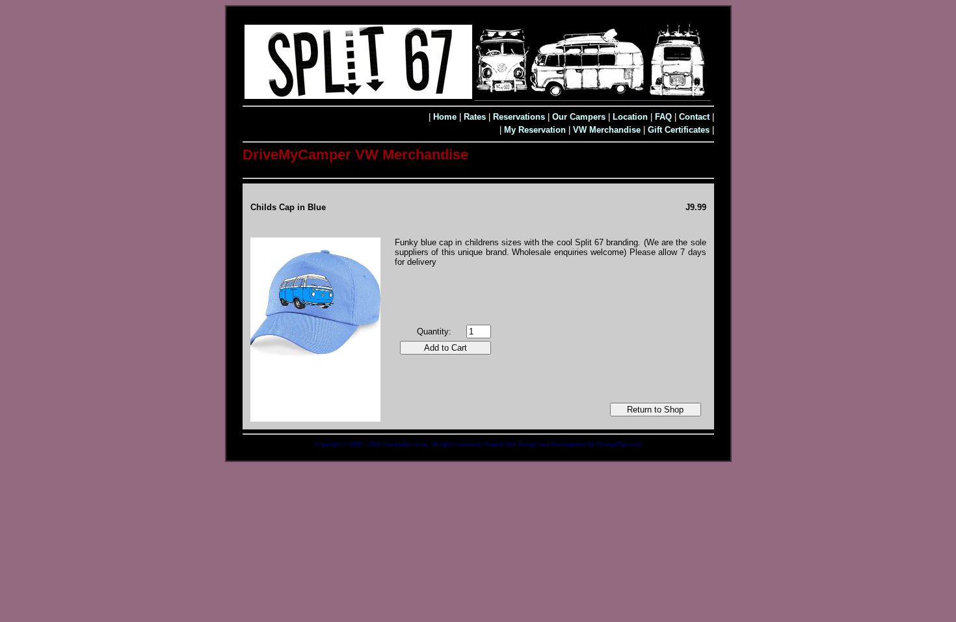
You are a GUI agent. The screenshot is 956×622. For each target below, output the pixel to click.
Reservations (519, 117)
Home (445, 117)
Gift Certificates (679, 130)
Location (630, 117)
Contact (694, 117)
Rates (475, 117)
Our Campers (578, 117)
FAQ (663, 117)
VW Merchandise (607, 130)
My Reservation (535, 130)
